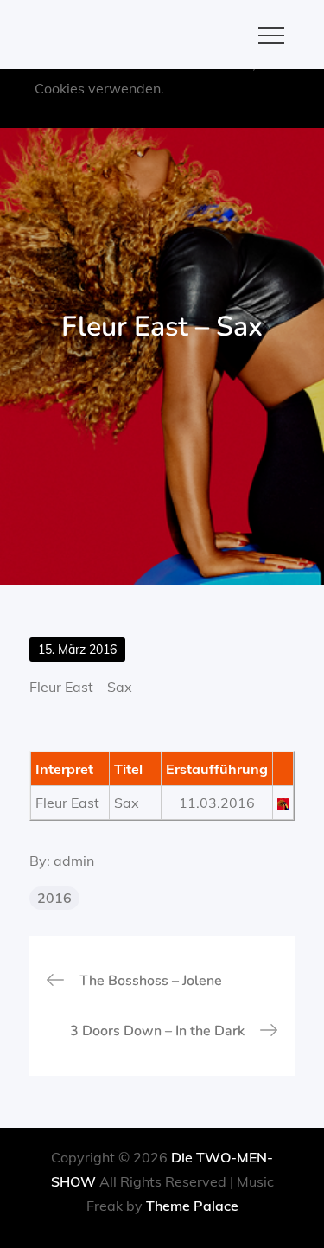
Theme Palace (192, 1205)
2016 (54, 897)
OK (200, 112)
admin (74, 860)
